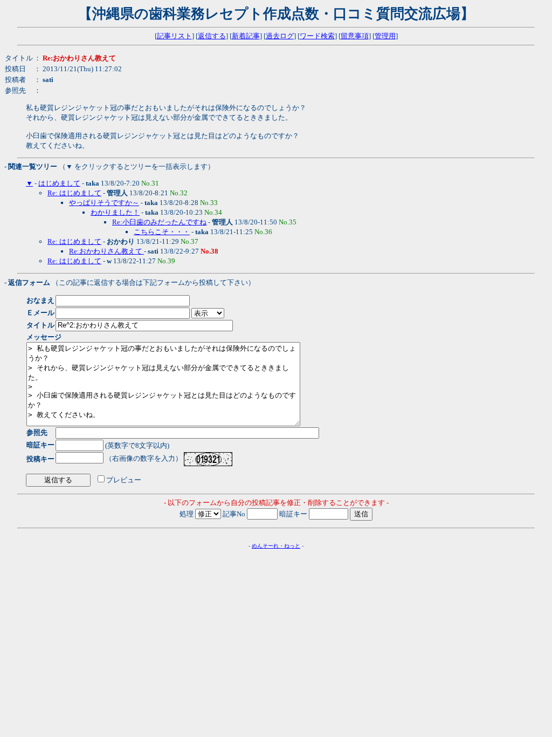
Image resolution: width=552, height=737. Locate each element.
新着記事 (246, 36)
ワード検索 (317, 36)
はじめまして (59, 183)
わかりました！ (115, 212)
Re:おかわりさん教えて (106, 251)
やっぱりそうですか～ (104, 203)
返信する (212, 36)
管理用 (385, 36)
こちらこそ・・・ (162, 232)
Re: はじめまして (74, 193)
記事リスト (174, 36)
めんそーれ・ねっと (276, 546)
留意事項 (355, 36)
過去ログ (280, 36)
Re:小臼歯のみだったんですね (159, 222)
